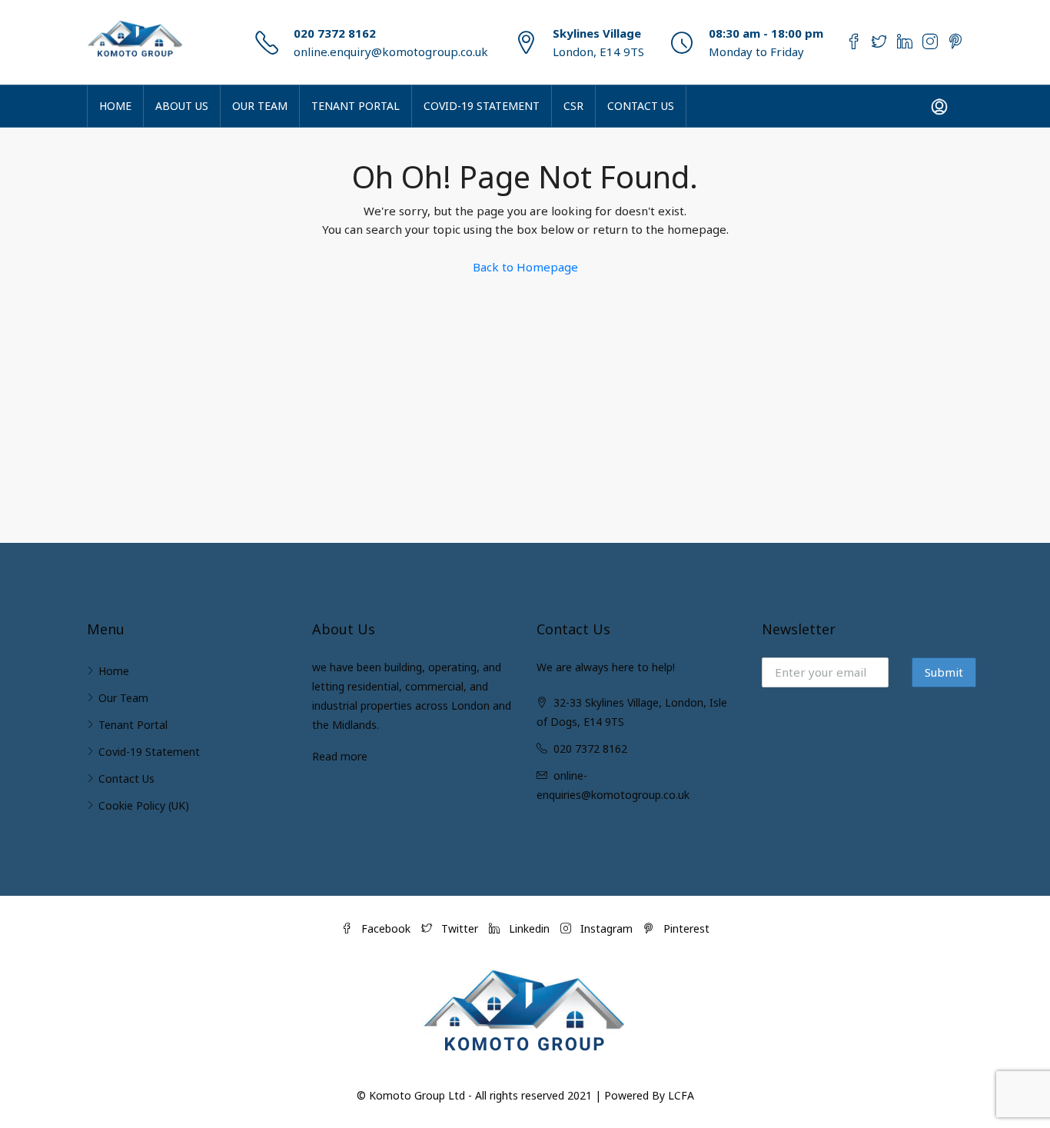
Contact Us (640, 105)
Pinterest (684, 928)
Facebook (386, 928)
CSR (573, 105)
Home (115, 105)
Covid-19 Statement (482, 105)
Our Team (259, 105)
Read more (339, 756)
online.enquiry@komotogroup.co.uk (391, 51)
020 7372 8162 (335, 33)
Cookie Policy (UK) (143, 805)
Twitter (459, 928)
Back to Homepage (525, 267)
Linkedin (529, 928)
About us (181, 105)
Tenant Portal (355, 105)
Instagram (606, 928)
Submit (944, 672)
